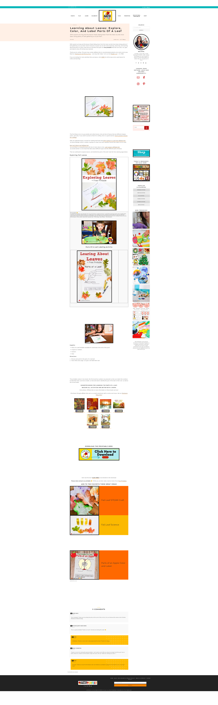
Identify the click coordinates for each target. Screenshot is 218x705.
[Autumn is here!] (92, 421)
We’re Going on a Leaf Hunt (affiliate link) (114, 140)
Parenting (127, 15)
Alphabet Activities (141, 201)
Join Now (146, 128)
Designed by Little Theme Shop (124, 690)
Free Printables (122, 481)
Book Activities (141, 204)
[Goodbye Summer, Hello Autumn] (118, 405)
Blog (115, 678)
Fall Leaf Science (110, 524)
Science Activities (141, 198)
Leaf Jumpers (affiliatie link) (112, 147)
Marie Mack (75, 613)
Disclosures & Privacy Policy (126, 678)
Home (111, 678)
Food (119, 15)
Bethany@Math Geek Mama (79, 625)
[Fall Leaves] (105, 405)
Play (79, 15)
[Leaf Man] (79, 405)
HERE (103, 57)
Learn (86, 15)
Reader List (114, 54)
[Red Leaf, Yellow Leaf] (92, 405)
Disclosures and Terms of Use (83, 54)
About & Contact (141, 678)
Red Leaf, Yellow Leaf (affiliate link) (79, 145)
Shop (145, 15)
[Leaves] (105, 421)
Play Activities (141, 195)
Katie (72, 39)
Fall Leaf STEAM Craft (112, 500)
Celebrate (94, 15)
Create (73, 15)
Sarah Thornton (76, 648)
